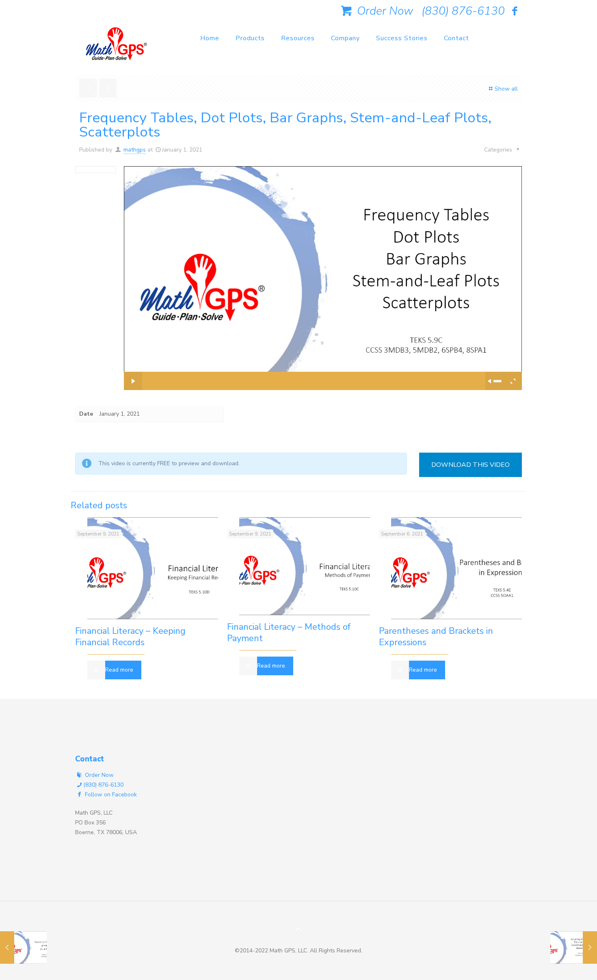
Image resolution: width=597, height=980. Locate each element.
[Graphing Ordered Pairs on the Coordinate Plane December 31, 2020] (573, 947)
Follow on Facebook (110, 794)
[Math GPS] (116, 46)
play (322, 265)
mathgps (134, 150)
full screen (513, 381)
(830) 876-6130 (463, 11)
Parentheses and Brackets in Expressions (436, 636)
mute (490, 381)
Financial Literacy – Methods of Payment (288, 632)
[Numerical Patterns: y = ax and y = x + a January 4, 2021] (23, 947)
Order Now (383, 11)
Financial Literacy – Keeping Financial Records (130, 636)
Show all (506, 89)
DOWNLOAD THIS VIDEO (470, 464)
